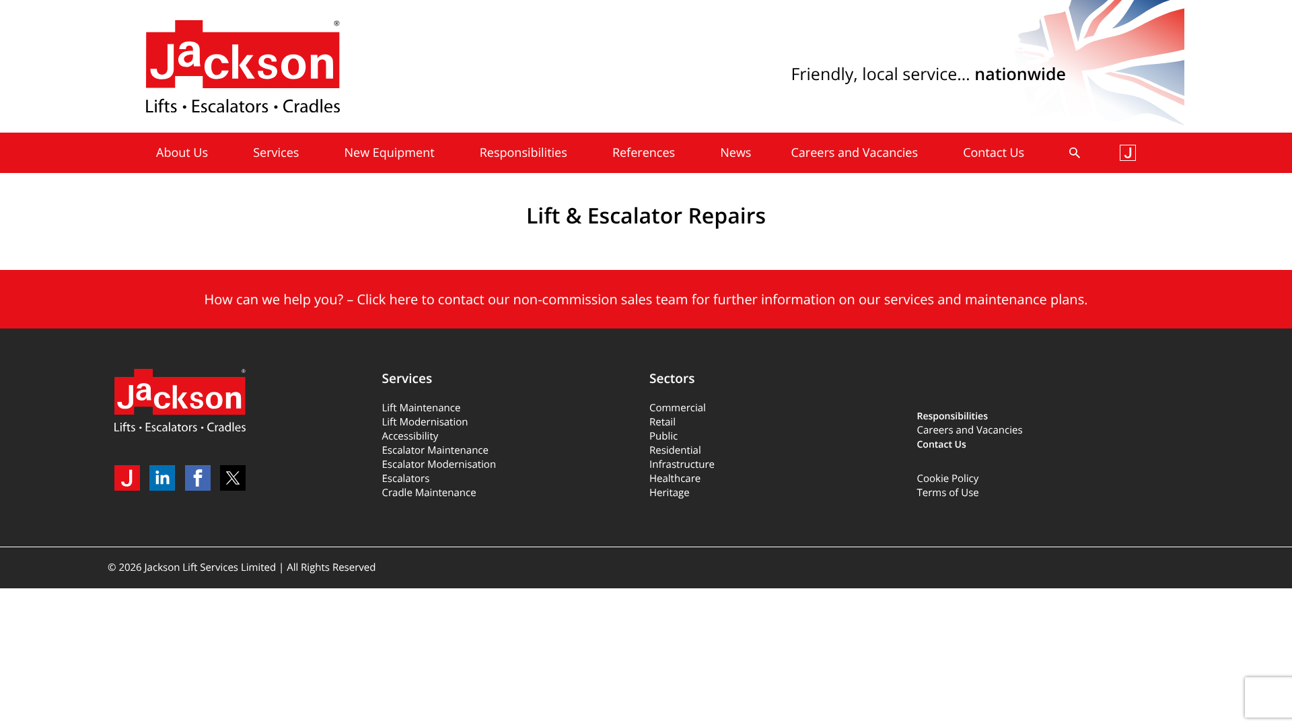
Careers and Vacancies (970, 430)
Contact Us (941, 444)
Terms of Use (948, 492)
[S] (1074, 152)
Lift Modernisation (425, 422)
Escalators (406, 478)
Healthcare (675, 478)
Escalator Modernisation (439, 464)
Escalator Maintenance (435, 450)
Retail (662, 422)
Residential (675, 450)
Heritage (669, 492)
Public (663, 436)
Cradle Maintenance (429, 492)
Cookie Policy (948, 478)
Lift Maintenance (421, 408)
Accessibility (410, 436)
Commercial (677, 408)
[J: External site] (1128, 153)
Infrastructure (682, 464)
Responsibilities (952, 416)
